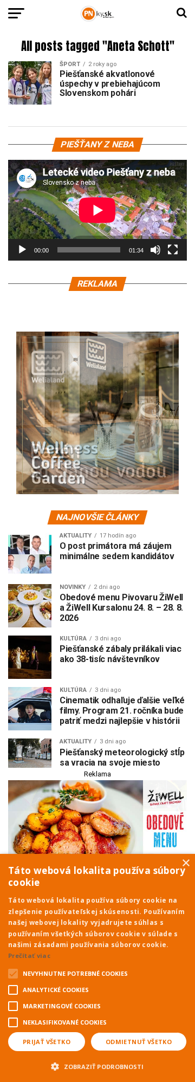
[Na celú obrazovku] (172, 249)
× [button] (185, 863)
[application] (97, 210)
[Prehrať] (22, 249)
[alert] (97, 968)
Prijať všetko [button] (46, 1042)
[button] (97, 1065)
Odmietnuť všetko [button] (139, 1042)
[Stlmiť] (155, 249)
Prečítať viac (29, 955)
